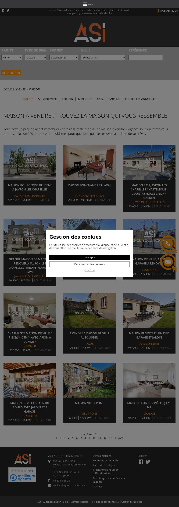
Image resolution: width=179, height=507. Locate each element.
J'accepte (89, 257)
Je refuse (89, 270)
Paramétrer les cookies (89, 264)
